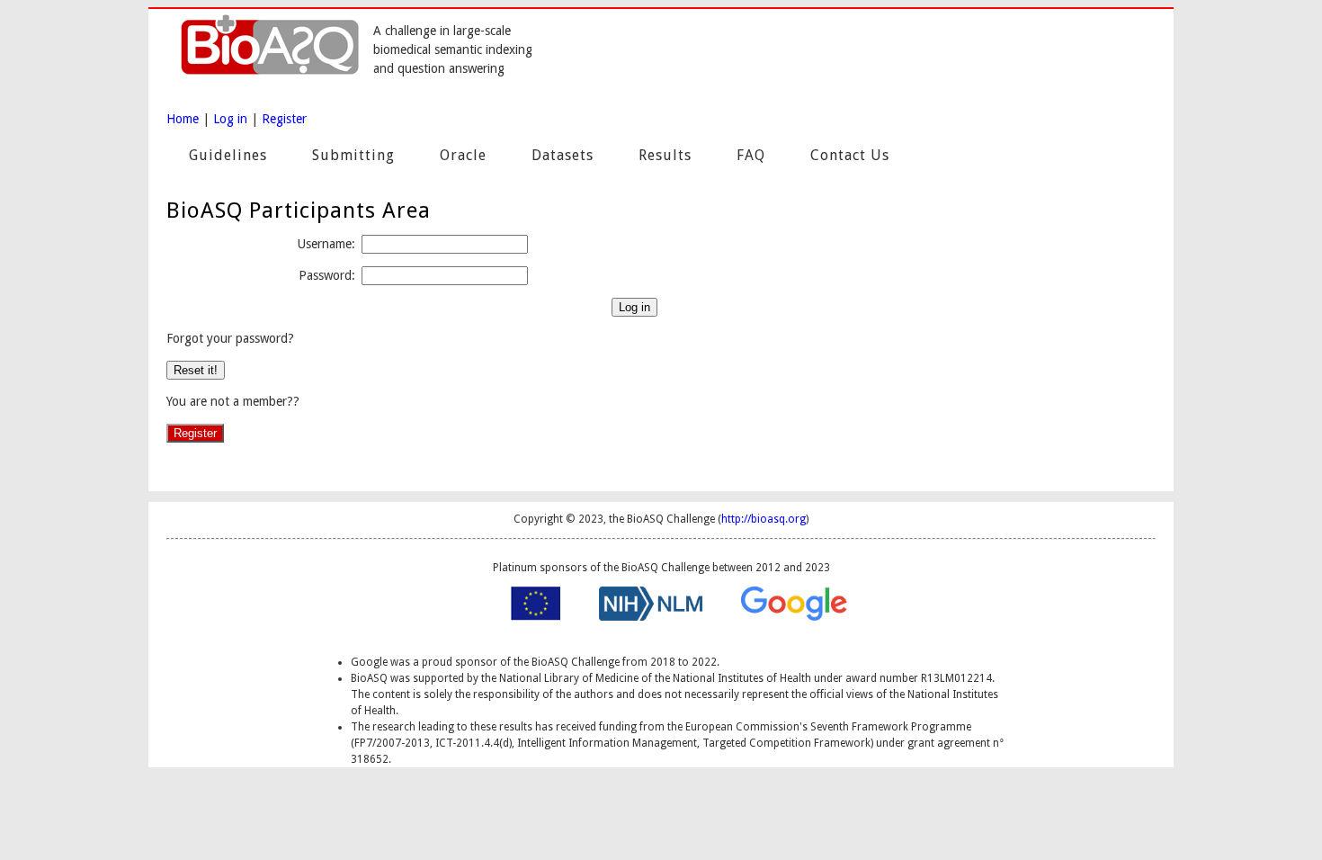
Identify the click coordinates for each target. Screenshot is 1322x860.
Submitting (353, 155)
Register (284, 119)
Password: (327, 275)
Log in (230, 119)
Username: (326, 244)
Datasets (562, 155)
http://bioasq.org (763, 519)
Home (182, 119)
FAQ (751, 155)
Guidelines (228, 155)
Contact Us (849, 155)
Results (665, 155)
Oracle (463, 155)
